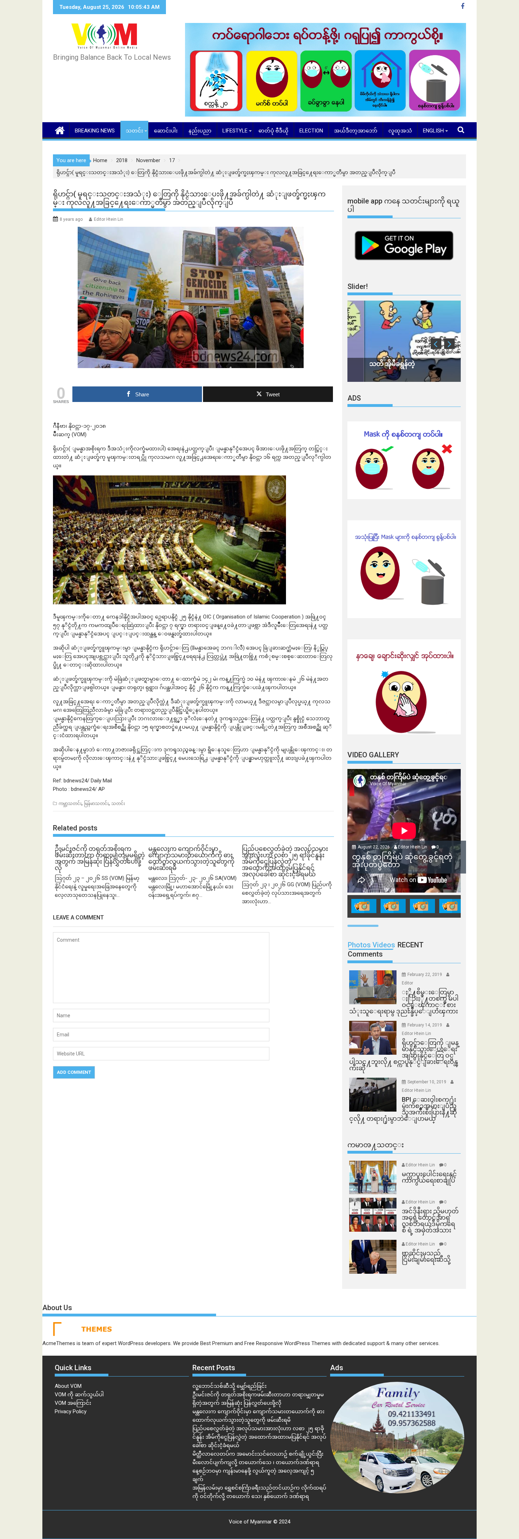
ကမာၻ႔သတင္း (375, 1145)
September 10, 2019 (427, 1081)
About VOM (68, 1386)
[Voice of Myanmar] (59, 129)
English (433, 131)
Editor (407, 983)
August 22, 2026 (374, 847)
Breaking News (95, 131)
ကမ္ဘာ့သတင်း (70, 803)
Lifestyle (234, 131)
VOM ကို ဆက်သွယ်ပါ (79, 1394)
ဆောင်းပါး (166, 131)
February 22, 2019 (425, 974)
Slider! (357, 286)
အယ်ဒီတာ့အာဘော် (355, 131)
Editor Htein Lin (108, 219)
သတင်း (134, 131)
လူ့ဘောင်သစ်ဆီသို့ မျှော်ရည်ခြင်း (229, 1386)
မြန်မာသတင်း (96, 803)
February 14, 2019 (425, 1025)
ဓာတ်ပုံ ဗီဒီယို (273, 131)
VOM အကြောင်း (73, 1403)
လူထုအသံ (400, 131)
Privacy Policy (70, 1411)
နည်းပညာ (200, 131)
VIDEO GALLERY (373, 755)
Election (311, 131)
